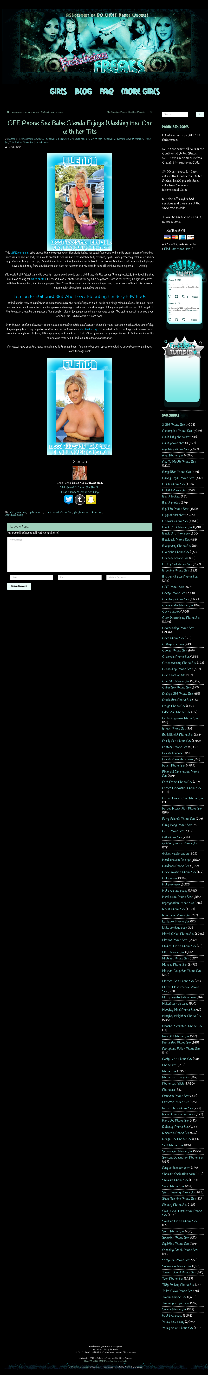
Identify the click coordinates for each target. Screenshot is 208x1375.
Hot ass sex (169, 878)
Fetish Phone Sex (173, 765)
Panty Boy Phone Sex (176, 1042)
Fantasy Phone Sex (175, 747)
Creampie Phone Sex (175, 657)
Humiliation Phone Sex (177, 897)
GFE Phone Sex (121, 139)
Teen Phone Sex (172, 1279)
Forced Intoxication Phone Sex (182, 808)
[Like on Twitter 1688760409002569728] (184, 320)
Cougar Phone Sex (174, 650)
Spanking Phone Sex (175, 1237)
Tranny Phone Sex (174, 1297)
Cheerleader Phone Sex (177, 605)
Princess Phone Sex (175, 1096)
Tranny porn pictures (175, 1303)
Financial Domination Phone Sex (180, 774)
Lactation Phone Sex (175, 921)
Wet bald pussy (41, 142)
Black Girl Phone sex (176, 533)
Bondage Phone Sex (175, 558)
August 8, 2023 (175, 280)
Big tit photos (62, 139)
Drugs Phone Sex (173, 706)
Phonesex (168, 1090)
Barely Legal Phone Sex (178, 478)
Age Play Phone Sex (27, 139)
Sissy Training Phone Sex (179, 1192)
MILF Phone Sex (173, 952)
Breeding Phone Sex (175, 570)
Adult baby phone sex (176, 437)
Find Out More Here (177, 249)
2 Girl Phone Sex (173, 425)
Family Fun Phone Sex (176, 741)
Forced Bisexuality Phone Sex (181, 788)
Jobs (125, 1361)
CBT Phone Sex (173, 587)
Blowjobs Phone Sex (175, 552)
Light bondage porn (174, 928)
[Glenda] (79, 473)
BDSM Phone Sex (174, 490)
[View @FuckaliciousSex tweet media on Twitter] (170, 289)
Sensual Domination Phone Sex (182, 1157)
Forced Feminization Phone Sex (182, 798)
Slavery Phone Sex (174, 1205)
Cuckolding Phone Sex (177, 669)
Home (86, 1361)
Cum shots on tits (174, 675)
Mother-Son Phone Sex (178, 981)
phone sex (97, 512)
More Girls (140, 91)
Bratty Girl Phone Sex (177, 564)
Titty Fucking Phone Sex (21, 142)
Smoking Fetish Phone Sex (179, 1221)
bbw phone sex (17, 512)
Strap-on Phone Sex (176, 1260)
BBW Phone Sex (46, 139)
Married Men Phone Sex (178, 934)
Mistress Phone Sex (175, 958)
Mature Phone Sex (174, 940)
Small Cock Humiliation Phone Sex (182, 1213)
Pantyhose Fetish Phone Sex (181, 1049)
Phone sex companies (176, 1077)
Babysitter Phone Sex (176, 472)
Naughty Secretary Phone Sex (182, 1026)
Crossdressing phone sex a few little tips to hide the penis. (37, 112)
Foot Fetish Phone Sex (177, 782)
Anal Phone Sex (172, 455)
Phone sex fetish (173, 1083)
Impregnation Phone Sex (178, 903)
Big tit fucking (171, 496)
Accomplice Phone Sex (177, 431)
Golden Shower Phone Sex (180, 843)
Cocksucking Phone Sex (178, 628)
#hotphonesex (191, 310)
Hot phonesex (136, 139)
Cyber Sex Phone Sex (176, 687)
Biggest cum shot (173, 515)
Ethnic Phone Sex (174, 728)
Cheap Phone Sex (174, 593)
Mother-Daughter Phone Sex (181, 971)
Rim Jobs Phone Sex (175, 1120)
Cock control (171, 611)
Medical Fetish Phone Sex (179, 946)
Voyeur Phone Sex (174, 1309)
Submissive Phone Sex (176, 1266)
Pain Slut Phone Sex (175, 1036)
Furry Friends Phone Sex (178, 819)
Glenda (11, 139)
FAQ (106, 91)
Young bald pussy (173, 1322)
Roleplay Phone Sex (175, 1127)
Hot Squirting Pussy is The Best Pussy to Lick (128, 112)
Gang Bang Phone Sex (177, 825)
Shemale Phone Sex (175, 1180)
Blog (83, 91)
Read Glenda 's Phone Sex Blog (80, 492)
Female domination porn (177, 759)
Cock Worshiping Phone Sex (181, 618)
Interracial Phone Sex (176, 915)
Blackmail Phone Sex (176, 540)
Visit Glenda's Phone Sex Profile (79, 488)
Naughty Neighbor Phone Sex (181, 1016)
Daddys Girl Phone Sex (177, 694)
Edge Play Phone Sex (176, 712)
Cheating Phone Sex (175, 599)
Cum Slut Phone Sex (80, 139)
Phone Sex (169, 1071)
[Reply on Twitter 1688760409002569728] (170, 320)
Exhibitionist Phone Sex (102, 139)
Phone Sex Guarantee (113, 1361)
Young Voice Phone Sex (177, 1328)
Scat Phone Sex (172, 1145)
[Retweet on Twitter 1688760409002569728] (177, 320)
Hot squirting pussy (174, 891)
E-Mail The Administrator (79, 1367)
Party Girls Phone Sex (177, 1059)
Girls (58, 91)
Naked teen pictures (175, 1003)
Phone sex (169, 1065)
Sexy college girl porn (176, 1168)
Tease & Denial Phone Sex (179, 1272)
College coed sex (173, 644)
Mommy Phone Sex (174, 965)
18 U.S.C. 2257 (96, 1361)
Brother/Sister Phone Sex (179, 577)
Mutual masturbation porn (179, 997)
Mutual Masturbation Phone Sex (180, 989)
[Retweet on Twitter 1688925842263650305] (177, 297)
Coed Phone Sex (173, 638)
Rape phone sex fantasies (178, 1114)
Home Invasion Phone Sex (179, 872)
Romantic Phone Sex (175, 1133)
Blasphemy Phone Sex (176, 546)
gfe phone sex (82, 512)
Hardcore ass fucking (176, 860)
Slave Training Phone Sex (179, 1199)
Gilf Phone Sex (172, 837)
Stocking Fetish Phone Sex (180, 1250)
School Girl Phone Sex (177, 1151)
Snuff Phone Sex (173, 1231)
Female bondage (172, 753)
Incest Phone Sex (173, 909)
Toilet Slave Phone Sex (177, 1291)
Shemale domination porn (178, 1174)
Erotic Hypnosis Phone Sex (180, 718)
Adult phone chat (173, 443)
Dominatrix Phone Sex (176, 700)
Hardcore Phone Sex (175, 866)
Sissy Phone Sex (173, 1186)
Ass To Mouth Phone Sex (179, 462)
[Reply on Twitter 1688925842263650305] (170, 297)
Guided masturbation (175, 854)
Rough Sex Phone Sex (176, 1139)
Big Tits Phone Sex (175, 509)
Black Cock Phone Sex (177, 527)
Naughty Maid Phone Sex (178, 1010)
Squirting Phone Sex (175, 1244)
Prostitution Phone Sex (177, 1108)
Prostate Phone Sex (175, 1102)
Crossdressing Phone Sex (179, 663)
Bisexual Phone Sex (175, 521)
